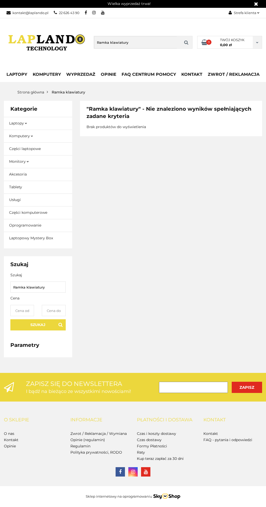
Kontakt (191, 74)
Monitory (18, 161)
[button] (16, 420)
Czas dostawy (149, 439)
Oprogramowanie (25, 225)
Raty (141, 452)
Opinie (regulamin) (87, 439)
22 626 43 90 (69, 13)
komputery (47, 74)
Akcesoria (18, 174)
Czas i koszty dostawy (156, 433)
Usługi (15, 199)
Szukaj (37, 324)
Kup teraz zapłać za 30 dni (160, 458)
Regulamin (80, 446)
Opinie (108, 74)
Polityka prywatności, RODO (96, 452)
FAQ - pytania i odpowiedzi (227, 439)
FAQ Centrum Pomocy (149, 74)
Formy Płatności (152, 446)
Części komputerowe (28, 212)
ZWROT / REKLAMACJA (234, 74)
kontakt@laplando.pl (30, 13)
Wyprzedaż (80, 74)
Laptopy (16, 74)
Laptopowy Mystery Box (31, 238)
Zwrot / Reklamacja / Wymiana (98, 433)
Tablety (15, 187)
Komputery (20, 136)
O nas (9, 433)
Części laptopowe (25, 148)
